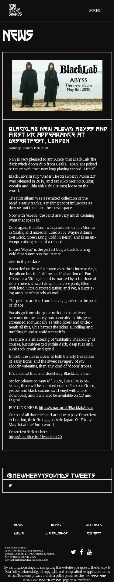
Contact (94, 533)
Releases (94, 525)
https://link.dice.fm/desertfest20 (35, 437)
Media (19, 533)
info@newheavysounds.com (31, 560)
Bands (56, 525)
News (18, 525)
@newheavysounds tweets (51, 475)
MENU (95, 10)
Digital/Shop (56, 533)
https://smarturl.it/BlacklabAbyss (66, 408)
